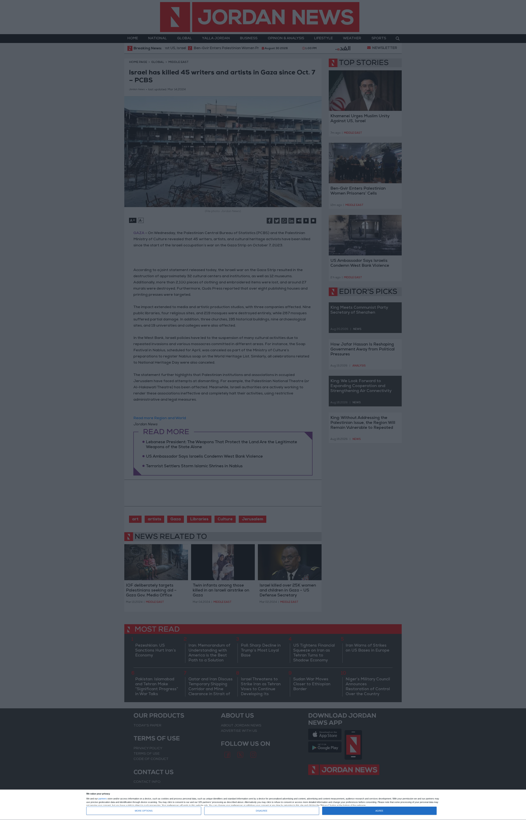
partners (102, 799)
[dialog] (263, 805)
